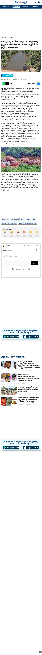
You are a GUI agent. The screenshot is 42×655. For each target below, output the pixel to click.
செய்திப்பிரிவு (7, 75)
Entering (21, 223)
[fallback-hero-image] (9, 365)
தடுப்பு (22, 220)
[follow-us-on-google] (38, 83)
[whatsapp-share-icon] (3, 84)
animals (28, 220)
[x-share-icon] (7, 84)
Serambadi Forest (12, 223)
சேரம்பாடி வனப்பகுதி (30, 223)
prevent (4, 223)
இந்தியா (35, 6)
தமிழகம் (26, 6)
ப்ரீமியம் (16, 7)
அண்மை (6, 6)
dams (34, 220)
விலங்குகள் (5, 220)
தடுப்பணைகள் (15, 220)
